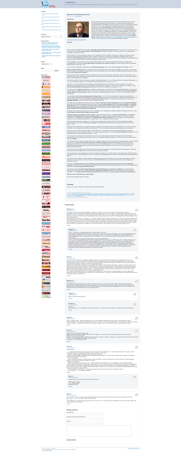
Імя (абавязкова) (70, 412)
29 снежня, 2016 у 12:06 (71, 331)
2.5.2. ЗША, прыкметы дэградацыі (110, 193)
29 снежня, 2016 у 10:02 (71, 318)
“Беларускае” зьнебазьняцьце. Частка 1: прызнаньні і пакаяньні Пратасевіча (50, 43)
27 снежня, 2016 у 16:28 (72, 294)
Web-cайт (69, 421)
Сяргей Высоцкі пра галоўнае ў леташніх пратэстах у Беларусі (50, 50)
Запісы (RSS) (130, 448)
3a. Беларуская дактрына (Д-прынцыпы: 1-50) (51, 21)
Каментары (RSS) (136, 448)
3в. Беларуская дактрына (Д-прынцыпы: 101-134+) (51, 27)
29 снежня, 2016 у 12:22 (71, 347)
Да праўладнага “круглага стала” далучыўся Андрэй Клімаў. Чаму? (51, 53)
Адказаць (68, 225)
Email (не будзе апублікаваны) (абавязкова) (76, 416)
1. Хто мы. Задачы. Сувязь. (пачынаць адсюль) (50, 14)
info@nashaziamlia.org (48, 450)
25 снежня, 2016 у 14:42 (71, 258)
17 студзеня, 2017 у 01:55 (73, 377)
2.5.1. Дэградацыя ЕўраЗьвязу (97, 193)
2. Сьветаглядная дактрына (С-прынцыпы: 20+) (51, 17)
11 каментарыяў (78, 16)
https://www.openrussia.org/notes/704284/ (76, 39)
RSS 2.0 (80, 196)
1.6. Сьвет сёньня (74, 193)
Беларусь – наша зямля (48, 4)
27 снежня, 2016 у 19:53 (72, 304)
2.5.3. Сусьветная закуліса (122, 193)
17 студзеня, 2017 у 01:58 (71, 395)
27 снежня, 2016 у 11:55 (71, 281)
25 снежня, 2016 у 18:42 (72, 230)
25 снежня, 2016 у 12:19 (71, 210)
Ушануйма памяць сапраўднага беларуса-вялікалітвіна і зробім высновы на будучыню (51, 46)
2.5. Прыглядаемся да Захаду (85, 193)
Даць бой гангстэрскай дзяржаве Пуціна (78, 14)
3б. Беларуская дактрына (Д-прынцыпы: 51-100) (51, 24)
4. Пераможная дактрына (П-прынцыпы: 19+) (51, 29)
